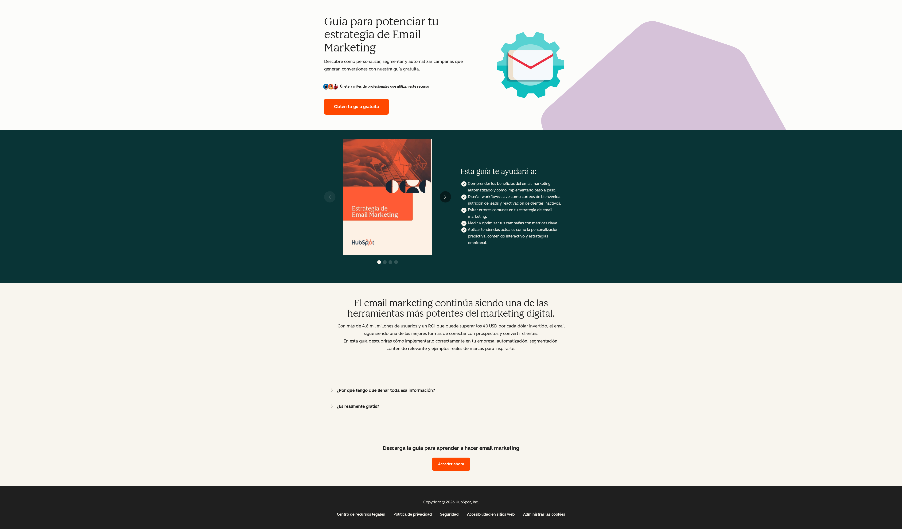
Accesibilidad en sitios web (491, 514)
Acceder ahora (451, 464)
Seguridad (449, 514)
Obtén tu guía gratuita (356, 106)
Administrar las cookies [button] (544, 514)
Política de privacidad (412, 514)
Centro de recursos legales (361, 514)
